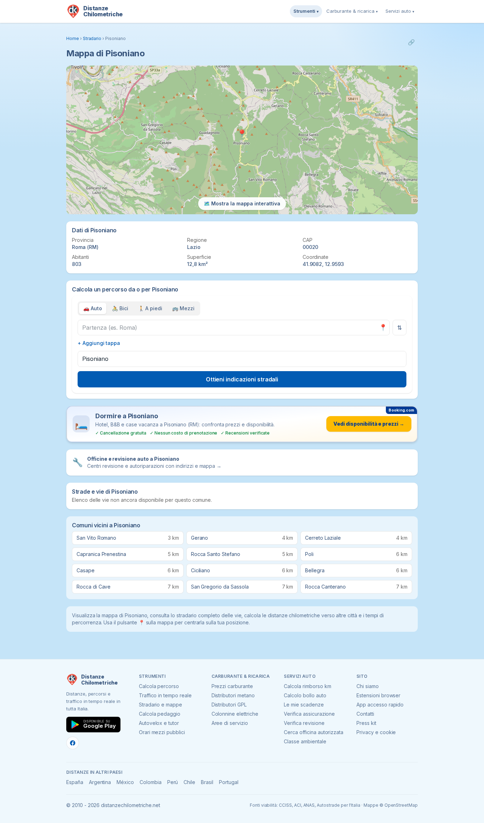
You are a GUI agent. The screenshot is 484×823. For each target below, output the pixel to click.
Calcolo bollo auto (305, 695)
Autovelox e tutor (159, 723)
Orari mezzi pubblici (162, 732)
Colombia (151, 782)
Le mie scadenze (303, 705)
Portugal (228, 782)
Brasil (207, 782)
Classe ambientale (305, 741)
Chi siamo (367, 686)
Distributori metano (233, 695)
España (74, 782)
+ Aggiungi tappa (99, 343)
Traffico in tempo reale (165, 695)
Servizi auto (399, 11)
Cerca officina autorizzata (313, 732)
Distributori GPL (229, 705)
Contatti (365, 714)
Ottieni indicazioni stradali (242, 379)
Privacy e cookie (376, 732)
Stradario (92, 38)
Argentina (100, 782)
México (125, 782)
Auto (92, 308)
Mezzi (183, 308)
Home (72, 38)
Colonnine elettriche (235, 714)
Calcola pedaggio (159, 714)
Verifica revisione (304, 723)
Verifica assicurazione (309, 714)
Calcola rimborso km (307, 686)
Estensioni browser (378, 695)
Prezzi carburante (232, 686)
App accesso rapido (380, 705)
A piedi (150, 308)
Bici (120, 308)
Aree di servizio (230, 723)
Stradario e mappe (160, 705)
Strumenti (306, 11)
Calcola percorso (159, 686)
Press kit (366, 723)
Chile (189, 782)
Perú (172, 782)
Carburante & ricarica (352, 11)
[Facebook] (72, 743)
